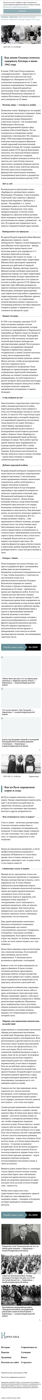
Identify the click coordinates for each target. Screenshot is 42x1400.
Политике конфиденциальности (16, 7)
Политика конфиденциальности (13, 1377)
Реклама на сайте (10, 1362)
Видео (24, 1357)
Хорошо (22, 11)
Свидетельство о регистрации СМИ (14, 1373)
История (5, 1347)
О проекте (26, 1362)
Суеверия (26, 1352)
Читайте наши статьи (20, 647)
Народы (5, 1352)
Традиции (6, 1357)
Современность (29, 1347)
